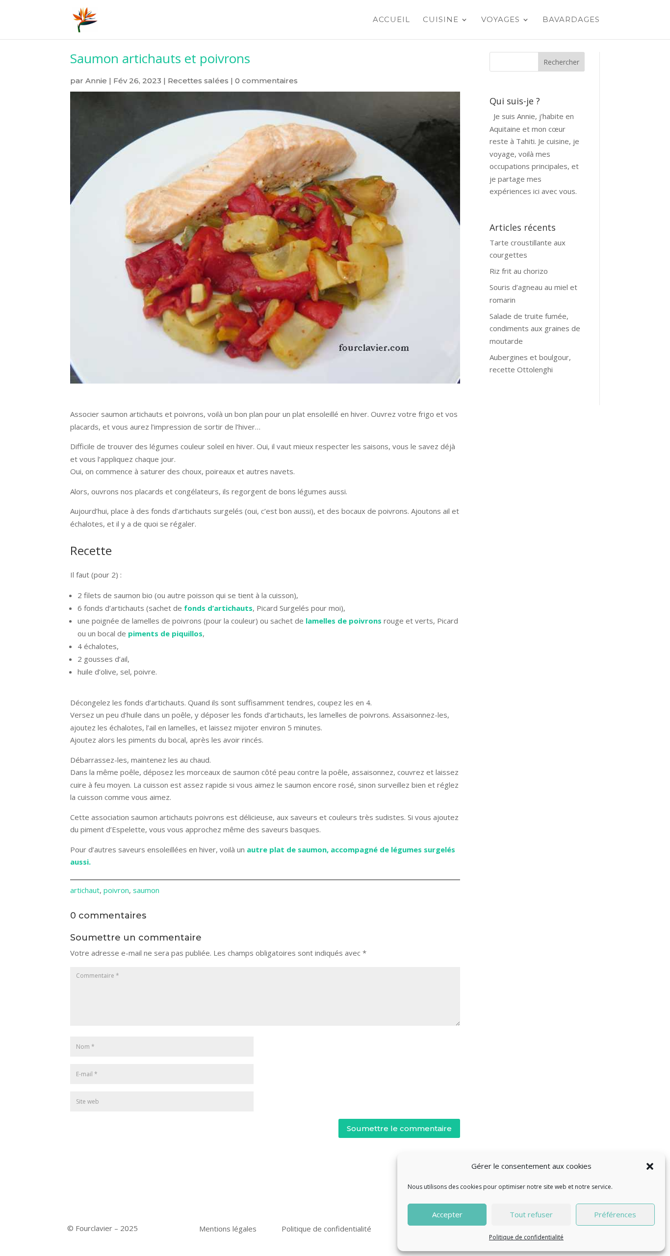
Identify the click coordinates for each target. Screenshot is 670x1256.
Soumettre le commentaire (399, 1128)
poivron (116, 890)
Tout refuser (531, 1214)
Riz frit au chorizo (519, 271)
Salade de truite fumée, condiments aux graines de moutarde (535, 328)
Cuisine (441, 20)
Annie (96, 80)
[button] (650, 1166)
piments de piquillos (165, 633)
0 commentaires (266, 80)
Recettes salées (198, 80)
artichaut (85, 890)
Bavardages (571, 20)
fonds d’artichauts (218, 608)
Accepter (447, 1214)
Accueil (391, 20)
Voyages (500, 20)
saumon (146, 890)
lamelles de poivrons (344, 621)
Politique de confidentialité (526, 1237)
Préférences (615, 1214)
